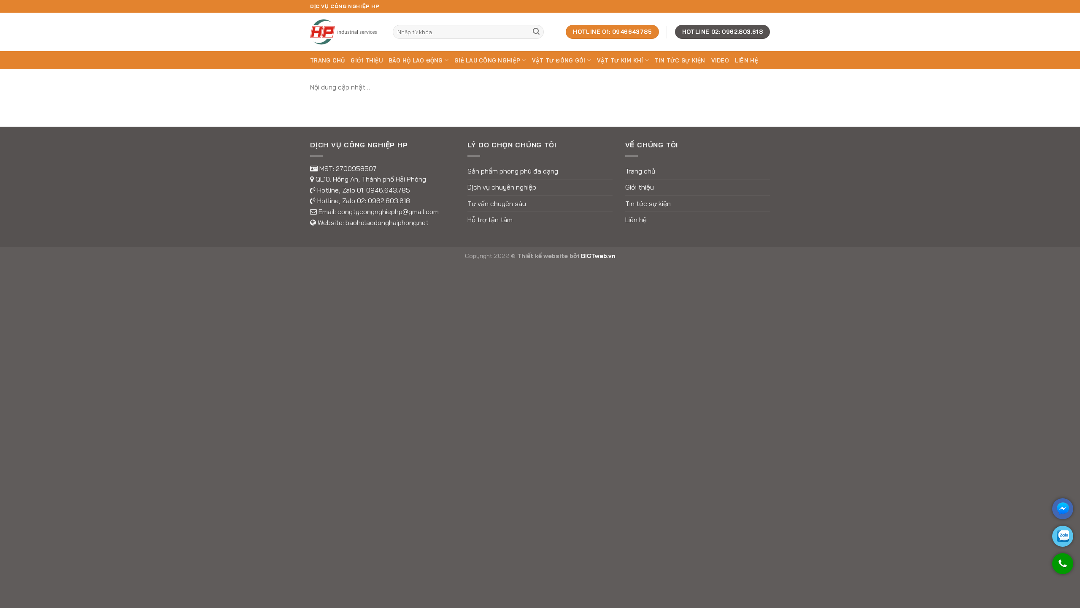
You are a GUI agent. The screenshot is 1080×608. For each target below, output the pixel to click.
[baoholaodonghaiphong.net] (345, 31)
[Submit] (536, 32)
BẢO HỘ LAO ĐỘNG (416, 60)
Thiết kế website (542, 256)
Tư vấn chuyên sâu (496, 203)
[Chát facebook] (1062, 508)
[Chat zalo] (1062, 536)
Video (720, 60)
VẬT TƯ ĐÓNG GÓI (559, 60)
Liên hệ (746, 60)
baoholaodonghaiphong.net (387, 222)
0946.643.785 (388, 190)
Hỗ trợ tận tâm (490, 219)
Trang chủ (327, 60)
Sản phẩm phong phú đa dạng (512, 171)
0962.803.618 (389, 200)
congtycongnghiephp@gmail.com (388, 211)
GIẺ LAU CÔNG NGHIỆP (487, 60)
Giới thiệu (367, 60)
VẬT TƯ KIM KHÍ (620, 60)
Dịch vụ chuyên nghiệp (501, 187)
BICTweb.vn (598, 256)
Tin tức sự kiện (680, 60)
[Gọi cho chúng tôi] (1062, 567)
